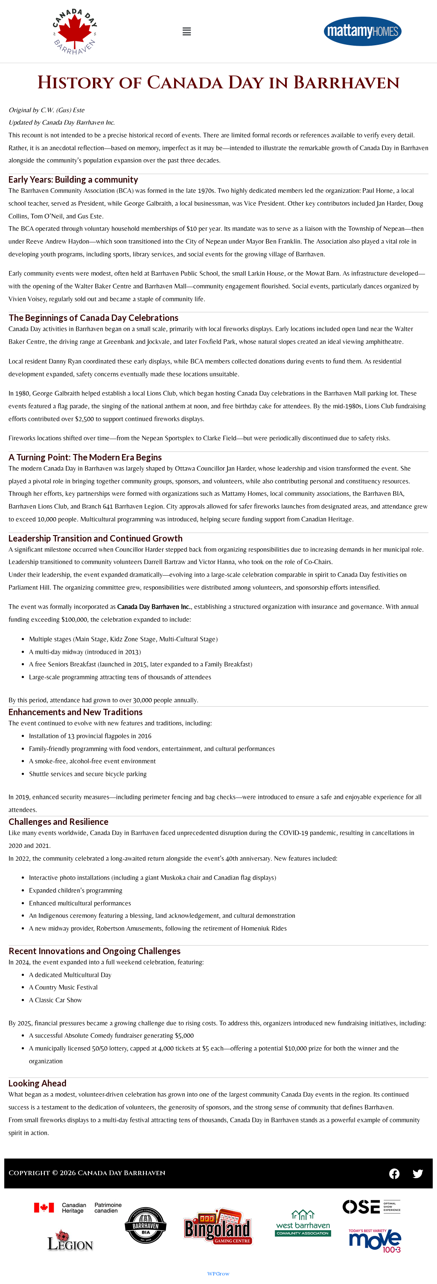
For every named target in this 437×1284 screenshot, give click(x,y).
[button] (187, 31)
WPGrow (218, 1273)
